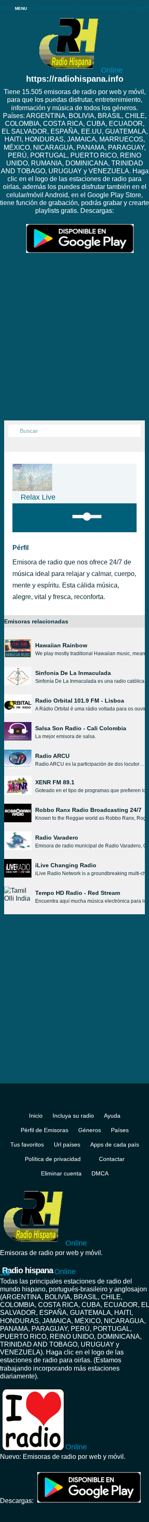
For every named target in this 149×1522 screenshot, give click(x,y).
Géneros (89, 1130)
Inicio (36, 1115)
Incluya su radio (73, 1115)
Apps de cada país (114, 1144)
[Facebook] (67, 1100)
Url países (67, 1144)
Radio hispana (39, 1271)
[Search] (14, 431)
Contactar (112, 1159)
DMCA (99, 1173)
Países (120, 1130)
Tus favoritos (27, 1144)
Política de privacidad (53, 1159)
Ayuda (112, 1115)
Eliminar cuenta (61, 1173)
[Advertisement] (74, 342)
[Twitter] (82, 1100)
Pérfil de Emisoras (44, 1130)
